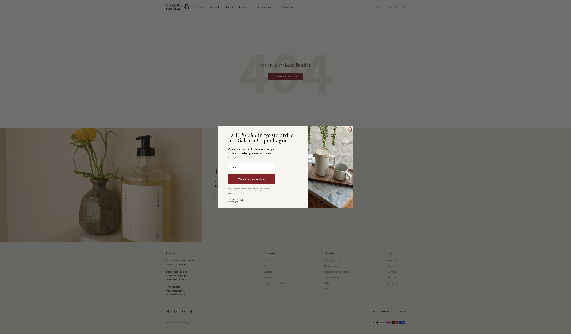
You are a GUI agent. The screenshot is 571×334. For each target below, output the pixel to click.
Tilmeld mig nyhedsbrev (251, 179)
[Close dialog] (349, 129)
